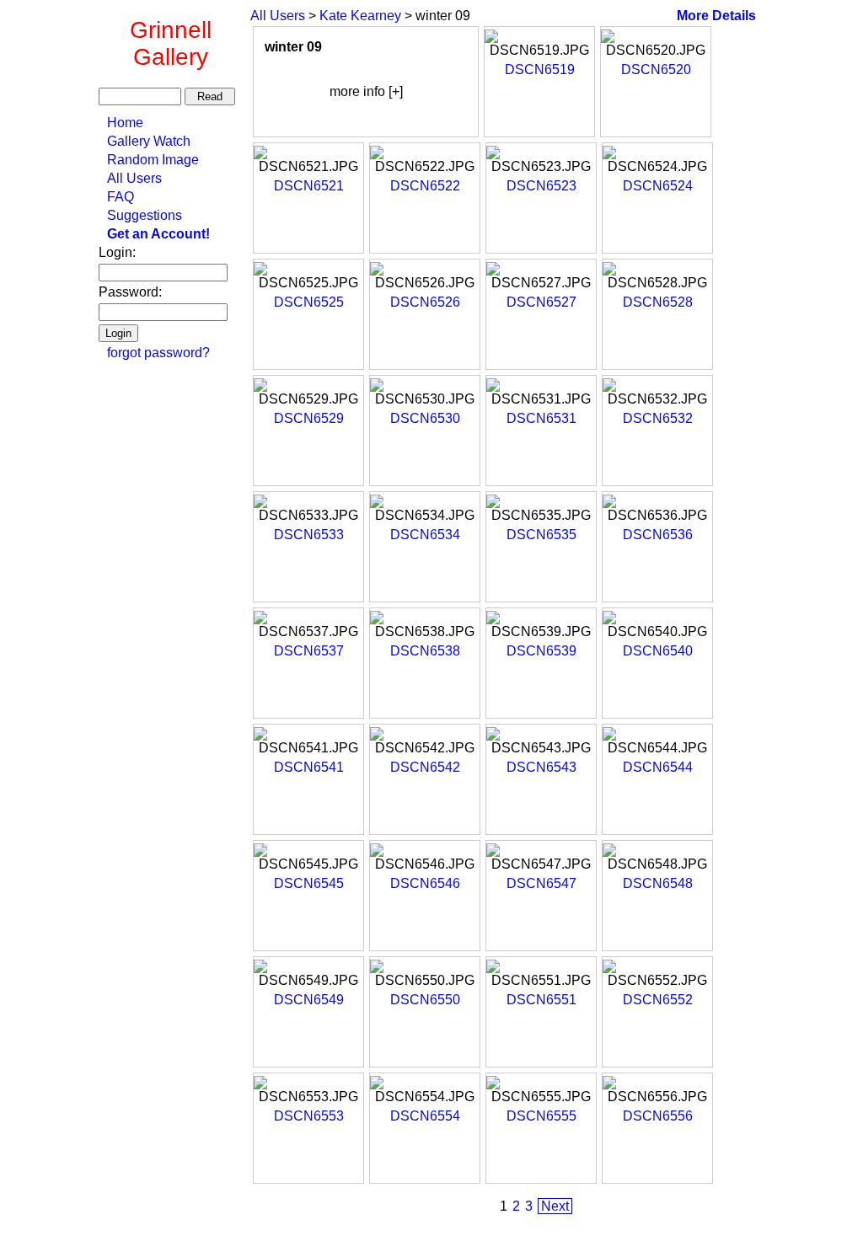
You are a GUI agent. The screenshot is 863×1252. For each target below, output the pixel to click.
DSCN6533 (309, 534)
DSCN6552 (658, 1000)
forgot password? (158, 352)
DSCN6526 (425, 302)
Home (125, 122)
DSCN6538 (425, 651)
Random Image (153, 159)
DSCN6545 (309, 883)
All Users (134, 178)
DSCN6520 (656, 69)
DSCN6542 (425, 767)
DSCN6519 (540, 69)
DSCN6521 (309, 186)
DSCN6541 (309, 767)
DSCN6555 (541, 1116)
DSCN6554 (425, 1116)
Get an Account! (158, 234)
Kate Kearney (360, 15)
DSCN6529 (309, 418)
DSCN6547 (541, 883)
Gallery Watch (148, 141)
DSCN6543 (541, 767)
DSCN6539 (541, 651)
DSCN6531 (541, 418)
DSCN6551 (541, 1000)
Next (555, 1206)
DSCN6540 (658, 651)
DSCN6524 (658, 186)
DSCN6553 (309, 1116)
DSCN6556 (658, 1116)
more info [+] (366, 91)
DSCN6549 (309, 1000)
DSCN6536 (658, 534)
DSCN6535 (541, 534)
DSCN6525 (309, 302)
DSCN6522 (425, 186)
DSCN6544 (658, 767)
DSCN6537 (309, 651)
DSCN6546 (425, 883)
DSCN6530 (425, 418)
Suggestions (144, 215)
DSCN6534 (425, 534)
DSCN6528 (658, 302)
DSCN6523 (541, 186)
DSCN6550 (425, 1000)
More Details (716, 15)
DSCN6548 (658, 883)
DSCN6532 (658, 418)
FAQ (120, 197)
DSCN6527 (541, 302)
